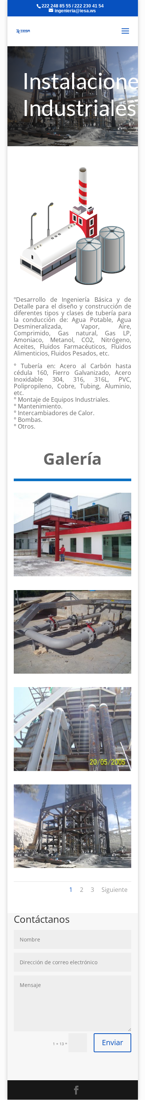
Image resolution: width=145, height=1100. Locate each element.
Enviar (112, 1042)
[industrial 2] (72, 672)
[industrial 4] (72, 866)
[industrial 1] (72, 574)
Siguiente (115, 890)
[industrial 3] (72, 769)
